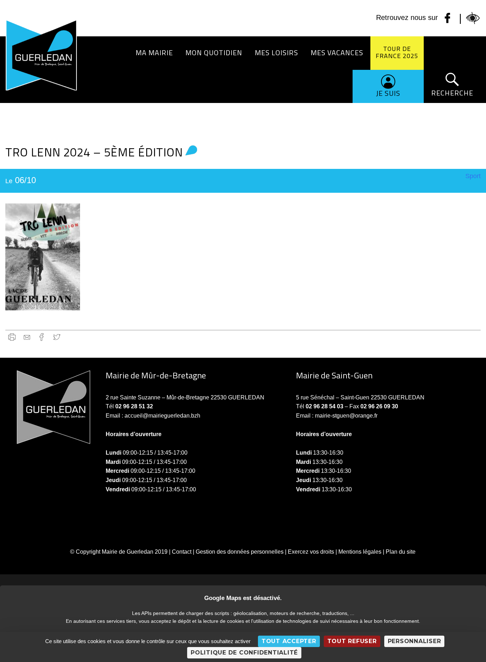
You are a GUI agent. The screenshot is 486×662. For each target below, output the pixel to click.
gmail (26, 336)
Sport (473, 176)
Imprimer (12, 336)
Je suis (388, 93)
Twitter (56, 336)
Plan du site (401, 552)
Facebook (41, 336)
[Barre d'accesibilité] (473, 18)
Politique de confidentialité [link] (244, 652)
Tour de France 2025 (397, 52)
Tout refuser (352, 641)
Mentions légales (359, 552)
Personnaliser (414, 641)
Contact (181, 552)
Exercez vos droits (311, 552)
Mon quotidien (213, 52)
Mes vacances (337, 52)
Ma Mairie (154, 52)
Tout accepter (289, 641)
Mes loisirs (276, 52)
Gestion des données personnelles (240, 552)
